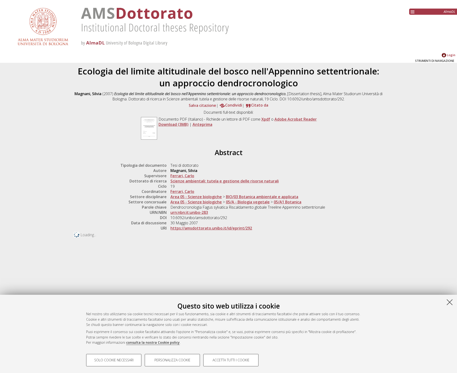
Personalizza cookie (172, 360)
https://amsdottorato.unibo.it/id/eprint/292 (211, 228)
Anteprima (202, 124)
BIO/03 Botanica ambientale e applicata (262, 196)
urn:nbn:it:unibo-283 (189, 212)
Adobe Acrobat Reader (295, 119)
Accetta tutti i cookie (231, 360)
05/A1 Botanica (287, 202)
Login (450, 55)
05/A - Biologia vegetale (248, 202)
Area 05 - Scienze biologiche (196, 196)
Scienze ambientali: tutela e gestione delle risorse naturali (224, 181)
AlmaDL (449, 11)
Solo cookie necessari (114, 360)
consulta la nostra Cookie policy (153, 342)
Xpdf (265, 119)
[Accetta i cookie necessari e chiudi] (449, 302)
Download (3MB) (174, 124)
